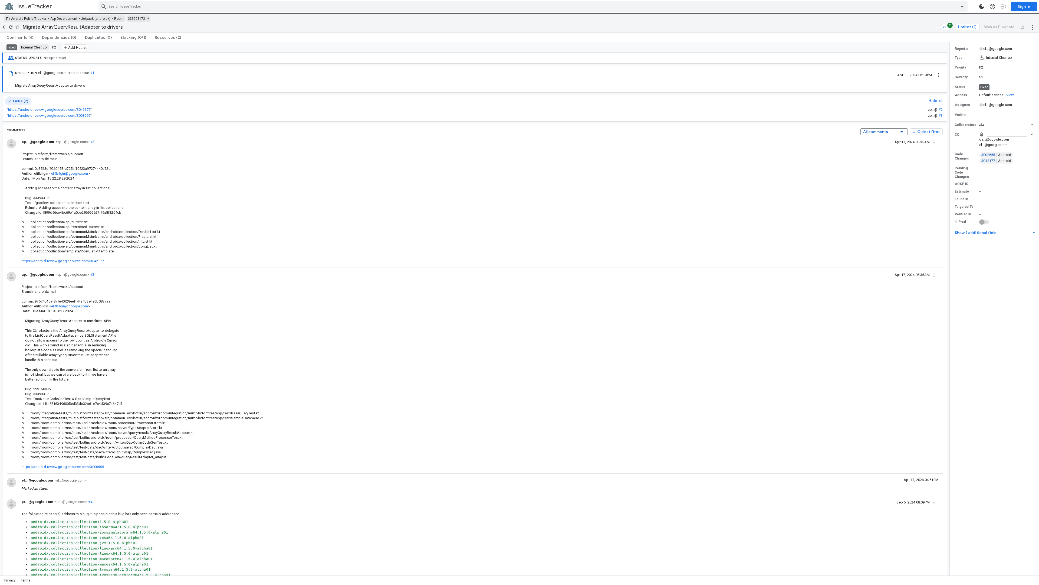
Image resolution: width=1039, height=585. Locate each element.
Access (961, 95)
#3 (941, 115)
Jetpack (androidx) (95, 19)
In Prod (960, 222)
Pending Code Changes (962, 172)
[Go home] (4, 27)
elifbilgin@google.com (69, 173)
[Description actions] (938, 74)
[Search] (104, 6)
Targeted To (964, 207)
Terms (26, 580)
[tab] (20, 37)
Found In (961, 199)
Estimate (962, 191)
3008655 (996, 155)
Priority (960, 67)
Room (118, 19)
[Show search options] (962, 6)
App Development (64, 19)
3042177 (996, 161)
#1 (92, 73)
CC (957, 134)
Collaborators (965, 125)
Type (958, 58)
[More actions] (1032, 27)
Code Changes (962, 156)
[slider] (950, 309)
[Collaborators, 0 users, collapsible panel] (1006, 124)
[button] (994, 57)
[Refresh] (11, 27)
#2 (941, 110)
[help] (992, 6)
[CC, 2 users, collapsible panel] (1006, 134)
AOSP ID (961, 184)
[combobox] (533, 6)
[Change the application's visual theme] (981, 6)
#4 (89, 502)
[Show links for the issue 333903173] (148, 19)
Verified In (963, 214)
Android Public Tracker (29, 19)
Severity (961, 77)
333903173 (136, 19)
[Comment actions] (934, 142)
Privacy (9, 580)
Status (960, 87)
